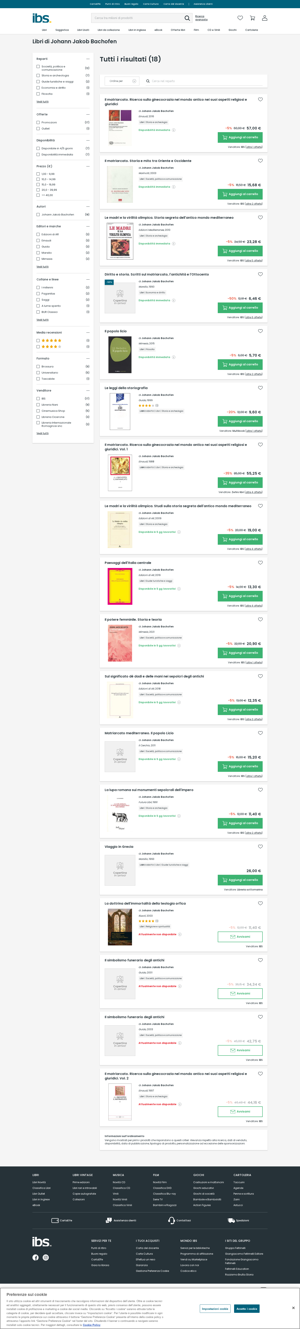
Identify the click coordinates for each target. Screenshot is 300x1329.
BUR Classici (50, 312)
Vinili (116, 1193)
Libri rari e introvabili (85, 1188)
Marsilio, (143, 286)
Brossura (47, 366)
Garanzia (142, 1265)
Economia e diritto (54, 87)
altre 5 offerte (254, 260)
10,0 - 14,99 (49, 179)
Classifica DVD (162, 1188)
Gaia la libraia (100, 1265)
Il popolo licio (116, 331)
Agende (238, 1188)
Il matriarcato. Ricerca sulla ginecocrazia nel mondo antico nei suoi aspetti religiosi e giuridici (176, 101)
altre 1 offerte (254, 147)
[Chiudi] (293, 1307)
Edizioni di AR (50, 234)
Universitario (50, 372)
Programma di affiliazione (196, 1253)
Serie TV (158, 1199)
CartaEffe (95, 4)
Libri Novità (39, 1182)
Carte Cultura (151, 4)
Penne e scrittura (243, 1193)
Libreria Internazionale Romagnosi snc (56, 424)
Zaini (236, 1199)
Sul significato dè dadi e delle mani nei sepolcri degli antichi (154, 676)
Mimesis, (144, 343)
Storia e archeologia (55, 75)
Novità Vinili (120, 1199)
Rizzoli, (142, 915)
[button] (187, 18)
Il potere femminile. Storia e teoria (133, 619)
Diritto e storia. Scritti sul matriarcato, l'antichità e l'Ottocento (157, 274)
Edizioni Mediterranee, (151, 230)
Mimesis (47, 259)
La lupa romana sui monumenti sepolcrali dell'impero (149, 790)
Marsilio (47, 252)
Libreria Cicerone (53, 417)
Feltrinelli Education (237, 1269)
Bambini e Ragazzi (165, 1205)
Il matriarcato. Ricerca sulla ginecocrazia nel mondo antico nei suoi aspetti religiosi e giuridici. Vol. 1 (176, 447)
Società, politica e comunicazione (53, 68)
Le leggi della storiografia (126, 388)
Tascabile (48, 379)
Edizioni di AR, (146, 518)
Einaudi (46, 240)
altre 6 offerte (254, 317)
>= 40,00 (47, 195)
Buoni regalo (131, 4)
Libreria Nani (50, 404)
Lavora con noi (189, 1265)
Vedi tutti (43, 101)
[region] (150, 1308)
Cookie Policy (91, 1325)
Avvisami (243, 937)
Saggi (45, 299)
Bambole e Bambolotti (207, 1199)
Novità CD (119, 1182)
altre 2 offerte (254, 203)
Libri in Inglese (41, 1199)
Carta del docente (173, 4)
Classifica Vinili (122, 1205)
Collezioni (79, 1199)
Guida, (142, 400)
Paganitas (48, 293)
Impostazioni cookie (215, 1309)
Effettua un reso (145, 1259)
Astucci (238, 1205)
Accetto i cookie (247, 1309)
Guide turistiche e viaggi (57, 81)
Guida (46, 246)
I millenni (47, 287)
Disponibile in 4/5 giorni (57, 148)
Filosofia (47, 94)
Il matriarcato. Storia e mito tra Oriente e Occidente (148, 161)
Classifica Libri (41, 1188)
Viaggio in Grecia (119, 847)
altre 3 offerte (254, 719)
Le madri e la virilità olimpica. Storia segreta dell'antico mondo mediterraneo (169, 217)
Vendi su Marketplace (193, 1259)
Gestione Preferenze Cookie (152, 1271)
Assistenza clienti (203, 4)
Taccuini (238, 1182)
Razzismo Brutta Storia (239, 1274)
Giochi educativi (203, 1188)
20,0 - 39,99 (49, 190)
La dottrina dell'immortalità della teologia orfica (145, 903)
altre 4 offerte (254, 492)
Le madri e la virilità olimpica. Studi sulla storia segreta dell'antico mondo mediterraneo (178, 506)
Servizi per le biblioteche (195, 1248)
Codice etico (188, 1271)
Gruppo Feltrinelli (235, 1248)
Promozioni (49, 122)
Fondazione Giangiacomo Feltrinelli (241, 1261)
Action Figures (202, 1205)
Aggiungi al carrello (243, 137)
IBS (44, 398)
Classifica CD (121, 1188)
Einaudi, (143, 116)
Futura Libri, (145, 802)
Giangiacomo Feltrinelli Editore (244, 1253)
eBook (36, 1205)
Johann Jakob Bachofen (58, 214)
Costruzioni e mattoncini (208, 1182)
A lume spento (51, 306)
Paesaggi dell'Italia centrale (128, 563)
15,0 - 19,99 (48, 184)
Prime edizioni (81, 1182)
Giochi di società (203, 1193)
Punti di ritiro (112, 4)
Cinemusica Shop (53, 411)
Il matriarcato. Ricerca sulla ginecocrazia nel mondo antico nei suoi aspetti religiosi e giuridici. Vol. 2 (176, 1076)
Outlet (46, 128)
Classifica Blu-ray (164, 1193)
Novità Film (160, 1182)
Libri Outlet (38, 1193)
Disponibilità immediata (57, 154)
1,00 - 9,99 (48, 174)
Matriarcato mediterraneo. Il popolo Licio (139, 733)
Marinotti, (144, 173)
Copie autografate (84, 1193)
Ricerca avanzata (201, 18)
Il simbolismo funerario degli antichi (134, 960)
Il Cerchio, (144, 745)
